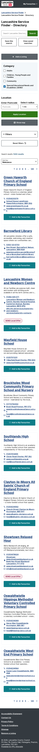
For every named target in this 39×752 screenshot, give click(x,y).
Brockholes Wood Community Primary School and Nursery (19, 386)
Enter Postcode (9, 102)
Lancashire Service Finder (12, 13)
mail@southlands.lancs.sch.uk (19, 462)
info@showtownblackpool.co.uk (20, 569)
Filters (8, 134)
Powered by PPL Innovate (12, 746)
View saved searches (28, 42)
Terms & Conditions (9, 725)
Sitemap (4, 729)
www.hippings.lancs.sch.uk (17, 628)
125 (32, 169)
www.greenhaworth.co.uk (17, 206)
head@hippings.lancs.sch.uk (18, 631)
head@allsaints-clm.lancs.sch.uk (20, 517)
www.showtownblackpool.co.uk (19, 566)
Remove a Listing (8, 733)
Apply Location (19, 114)
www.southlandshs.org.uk (17, 459)
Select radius (27, 102)
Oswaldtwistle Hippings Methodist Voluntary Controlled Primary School (19, 601)
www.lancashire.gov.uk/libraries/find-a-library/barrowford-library (20, 253)
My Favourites (29, 4)
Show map (20, 122)
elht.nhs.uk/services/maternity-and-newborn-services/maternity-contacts (20, 311)
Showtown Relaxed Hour (18, 538)
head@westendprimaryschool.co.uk (20, 681)
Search (32, 33)
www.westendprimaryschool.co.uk (20, 677)
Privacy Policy (7, 721)
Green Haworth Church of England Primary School (18, 181)
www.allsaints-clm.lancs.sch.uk (19, 514)
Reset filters (18, 143)
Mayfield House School (15, 341)
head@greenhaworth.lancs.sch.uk (20, 209)
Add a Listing (21, 57)
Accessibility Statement (11, 714)
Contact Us (6, 718)
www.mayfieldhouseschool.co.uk (20, 363)
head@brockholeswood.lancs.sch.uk (20, 415)
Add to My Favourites (21, 217)
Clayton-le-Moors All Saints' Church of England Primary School (19, 487)
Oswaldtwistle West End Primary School (18, 652)
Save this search (9, 42)
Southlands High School (16, 438)
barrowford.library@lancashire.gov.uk (20, 258)
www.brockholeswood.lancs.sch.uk (20, 410)
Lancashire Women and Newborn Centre (19, 281)
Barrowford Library (18, 231)
